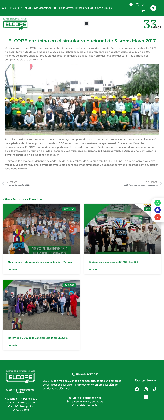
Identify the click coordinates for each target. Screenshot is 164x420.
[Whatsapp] (157, 203)
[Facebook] (131, 5)
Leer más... (13, 269)
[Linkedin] (144, 11)
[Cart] (153, 8)
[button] (86, 23)
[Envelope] (157, 217)
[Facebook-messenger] (157, 210)
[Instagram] (137, 5)
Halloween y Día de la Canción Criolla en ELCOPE (38, 337)
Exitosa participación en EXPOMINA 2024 (114, 261)
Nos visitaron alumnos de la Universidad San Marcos (40, 261)
